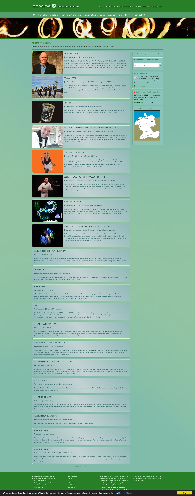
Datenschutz (72, 483)
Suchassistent (140, 86)
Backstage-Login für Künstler (43, 483)
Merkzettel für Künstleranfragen (44, 476)
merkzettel (136, 15)
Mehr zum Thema (125, 493)
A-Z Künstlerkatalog (40, 480)
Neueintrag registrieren (41, 485)
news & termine (71, 15)
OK (184, 493)
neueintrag (115, 15)
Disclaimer (71, 485)
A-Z (138, 54)
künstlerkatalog (48, 15)
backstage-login (95, 15)
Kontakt (70, 478)
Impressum (71, 487)
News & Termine (39, 487)
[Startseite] (34, 15)
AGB (69, 480)
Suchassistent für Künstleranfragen (45, 478)
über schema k (72, 476)
